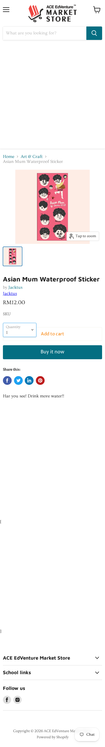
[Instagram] (17, 700)
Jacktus (15, 287)
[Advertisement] (52, 96)
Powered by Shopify (53, 737)
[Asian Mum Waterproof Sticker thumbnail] (12, 256)
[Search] (94, 33)
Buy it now (52, 352)
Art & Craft (32, 156)
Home (8, 156)
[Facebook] (7, 700)
